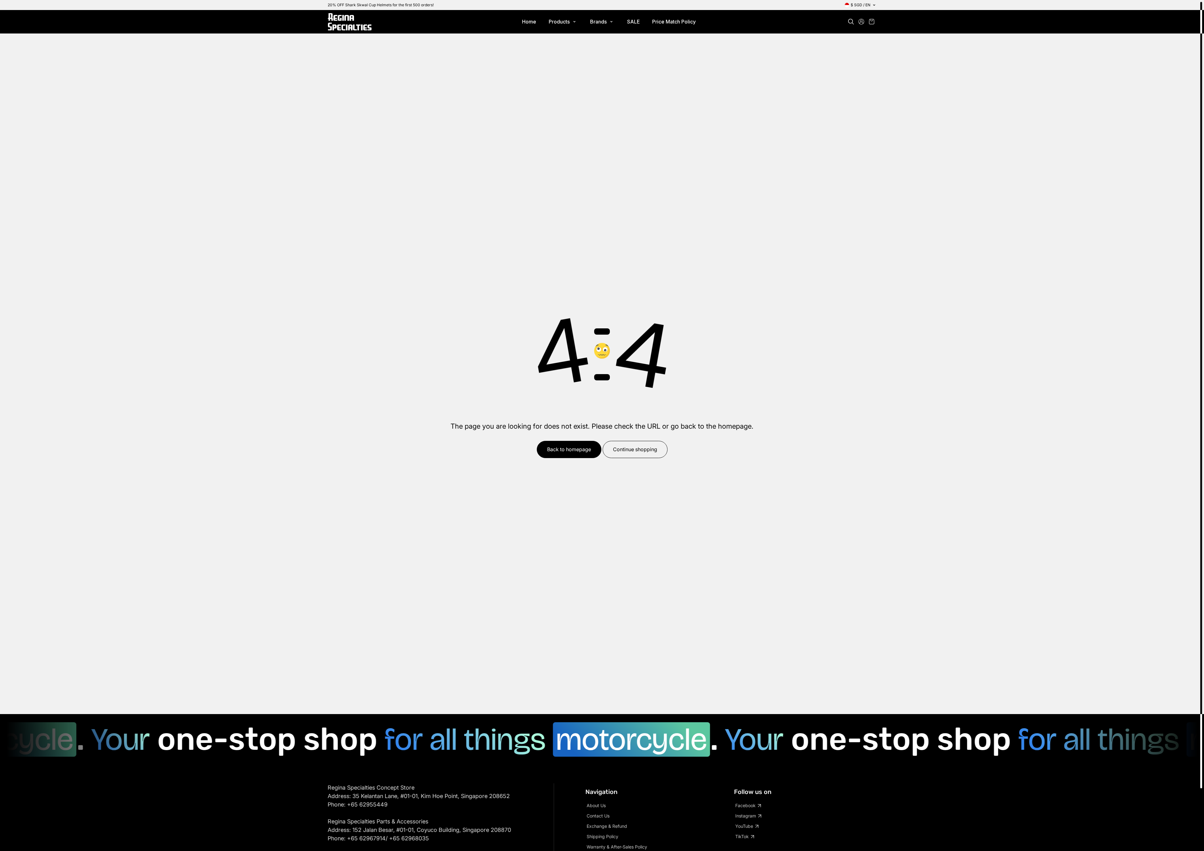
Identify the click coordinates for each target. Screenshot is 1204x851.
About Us (596, 805)
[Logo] (350, 22)
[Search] (851, 21)
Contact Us (598, 815)
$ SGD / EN (860, 5)
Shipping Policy (602, 836)
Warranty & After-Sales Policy (617, 846)
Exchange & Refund (607, 826)
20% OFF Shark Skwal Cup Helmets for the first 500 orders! (381, 5)
